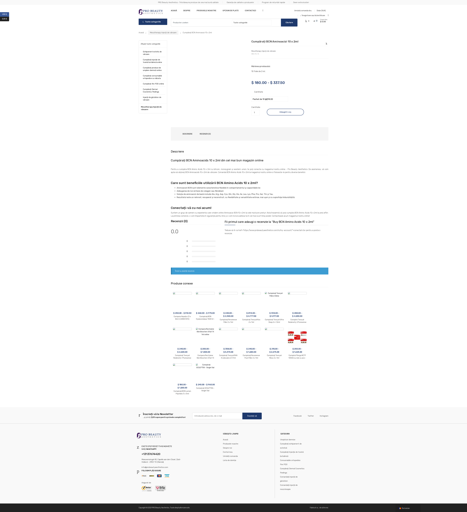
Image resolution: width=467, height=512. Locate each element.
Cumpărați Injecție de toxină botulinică (292, 454)
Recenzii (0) (205, 134)
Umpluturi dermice (287, 440)
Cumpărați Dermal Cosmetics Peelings (151, 90)
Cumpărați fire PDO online (153, 84)
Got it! (455, 4)
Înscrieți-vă (252, 416)
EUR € (5, 19)
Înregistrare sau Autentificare (313, 15)
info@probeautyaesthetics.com (155, 467)
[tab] (187, 134)
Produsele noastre (206, 10)
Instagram (324, 416)
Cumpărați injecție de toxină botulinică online (152, 61)
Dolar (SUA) (321, 11)
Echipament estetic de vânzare (152, 53)
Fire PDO (283, 464)
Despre (186, 10)
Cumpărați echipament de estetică (291, 446)
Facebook (297, 416)
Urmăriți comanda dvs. (303, 11)
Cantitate (258, 92)
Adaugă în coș (285, 112)
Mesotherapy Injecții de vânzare (163, 32)
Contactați (250, 10)
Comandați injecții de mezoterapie (289, 487)
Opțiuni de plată (230, 10)
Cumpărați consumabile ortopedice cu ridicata (152, 77)
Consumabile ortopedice (290, 460)
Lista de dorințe (229, 460)
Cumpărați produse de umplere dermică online (152, 69)
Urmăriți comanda (230, 456)
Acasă (174, 10)
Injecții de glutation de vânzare (152, 98)
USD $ (5, 14)
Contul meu (228, 452)
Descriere (187, 134)
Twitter (311, 416)
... (262, 10)
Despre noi (227, 448)
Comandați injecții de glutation (289, 479)
